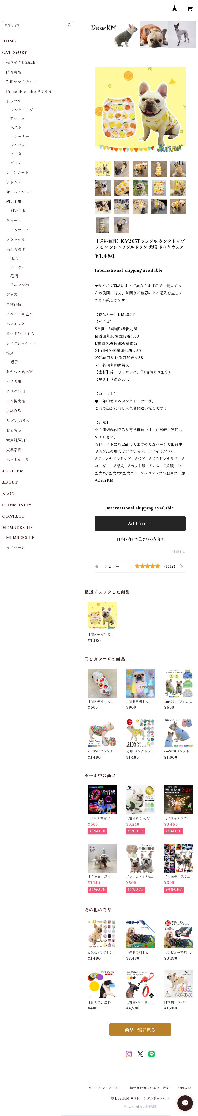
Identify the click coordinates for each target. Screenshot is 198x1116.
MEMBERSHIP (20, 537)
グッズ (11, 294)
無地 (14, 258)
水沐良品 (13, 411)
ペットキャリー (19, 459)
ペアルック (15, 324)
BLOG (8, 493)
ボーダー (18, 267)
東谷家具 (13, 450)
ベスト (16, 127)
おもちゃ (13, 430)
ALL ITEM (13, 471)
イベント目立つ (19, 314)
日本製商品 (15, 401)
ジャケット (19, 145)
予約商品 (13, 304)
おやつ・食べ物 (19, 371)
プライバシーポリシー (105, 1088)
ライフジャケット (21, 343)
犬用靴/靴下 (16, 440)
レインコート (17, 172)
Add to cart (140, 523)
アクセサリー (17, 240)
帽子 (14, 362)
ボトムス (13, 182)
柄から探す (15, 249)
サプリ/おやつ (18, 420)
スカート (13, 220)
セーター (17, 154)
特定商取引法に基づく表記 (150, 1088)
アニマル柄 (19, 284)
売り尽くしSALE (21, 62)
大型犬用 (13, 381)
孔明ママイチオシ (21, 82)
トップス (13, 101)
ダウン (16, 162)
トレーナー (19, 136)
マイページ (15, 547)
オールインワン (19, 192)
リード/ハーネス (20, 333)
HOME (9, 41)
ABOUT (10, 482)
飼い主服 (18, 210)
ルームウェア (17, 230)
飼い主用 (13, 202)
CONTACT (13, 516)
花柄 (14, 276)
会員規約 (184, 1088)
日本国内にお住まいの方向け (140, 539)
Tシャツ (17, 119)
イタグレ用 (15, 391)
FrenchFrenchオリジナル (29, 91)
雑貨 (10, 353)
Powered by (134, 1107)
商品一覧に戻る (140, 1029)
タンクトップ (21, 110)
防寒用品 (13, 72)
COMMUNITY (16, 505)
